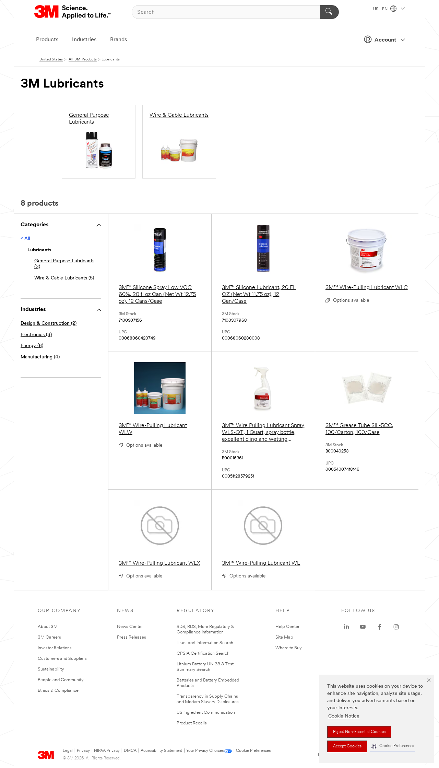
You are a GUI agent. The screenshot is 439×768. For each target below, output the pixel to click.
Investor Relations (55, 648)
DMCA (130, 751)
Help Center (287, 626)
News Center (130, 626)
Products (47, 40)
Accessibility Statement (161, 751)
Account (385, 40)
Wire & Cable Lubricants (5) (64, 278)
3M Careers (49, 637)
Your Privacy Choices (205, 751)
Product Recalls (192, 723)
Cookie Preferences (253, 751)
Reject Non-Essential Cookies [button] (359, 732)
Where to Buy (288, 648)
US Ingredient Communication (206, 712)
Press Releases (131, 637)
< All (25, 238)
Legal (68, 751)
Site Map (284, 637)
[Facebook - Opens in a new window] (380, 627)
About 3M (48, 626)
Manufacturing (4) (40, 357)
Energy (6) (32, 345)
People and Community (61, 680)
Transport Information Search (205, 643)
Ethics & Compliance (58, 690)
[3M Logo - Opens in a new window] (73, 12)
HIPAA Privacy (107, 751)
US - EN (381, 9)
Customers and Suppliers (62, 658)
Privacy (83, 751)
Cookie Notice (343, 716)
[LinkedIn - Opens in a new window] (346, 627)
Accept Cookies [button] (347, 746)
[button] (392, 746)
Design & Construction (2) (48, 323)
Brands (118, 40)
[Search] (329, 12)
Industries (84, 40)
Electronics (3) (36, 334)
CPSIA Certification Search (203, 653)
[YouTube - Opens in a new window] (363, 627)
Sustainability (51, 669)
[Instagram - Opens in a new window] (396, 627)
